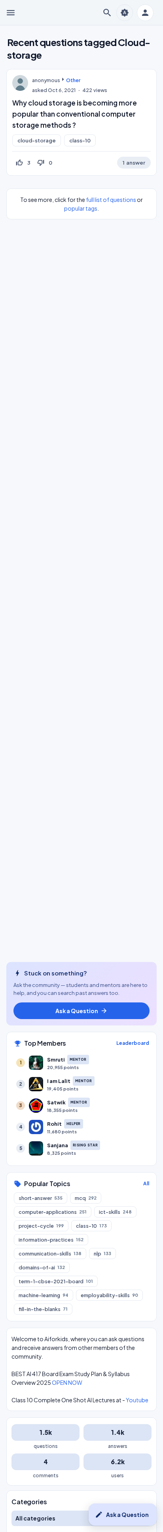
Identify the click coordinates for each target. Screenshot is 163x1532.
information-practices (51, 1239)
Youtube (137, 1399)
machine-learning (43, 1295)
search (107, 13)
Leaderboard (132, 1043)
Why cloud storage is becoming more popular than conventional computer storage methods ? (74, 113)
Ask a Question (122, 1515)
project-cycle (41, 1226)
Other (73, 80)
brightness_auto (124, 12)
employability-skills (109, 1295)
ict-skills (115, 1212)
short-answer (41, 1198)
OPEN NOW (67, 1382)
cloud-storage (36, 140)
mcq (86, 1198)
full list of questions (111, 199)
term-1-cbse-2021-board (56, 1281)
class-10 (80, 140)
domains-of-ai (42, 1267)
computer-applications (53, 1212)
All (146, 1183)
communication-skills (50, 1253)
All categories (35, 1518)
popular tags (80, 208)
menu (11, 13)
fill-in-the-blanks (43, 1309)
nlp (102, 1253)
